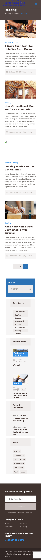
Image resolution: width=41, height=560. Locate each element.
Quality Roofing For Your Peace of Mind (20, 395)
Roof (16, 472)
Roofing (15, 42)
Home (7, 14)
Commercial (19, 455)
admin (29, 72)
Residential (18, 468)
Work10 (16, 365)
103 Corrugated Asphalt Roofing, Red (20, 432)
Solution (18, 334)
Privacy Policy (28, 512)
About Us (24, 523)
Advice (17, 451)
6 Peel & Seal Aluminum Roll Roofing (20, 418)
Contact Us (9, 527)
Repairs (8, 42)
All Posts (15, 14)
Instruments (19, 464)
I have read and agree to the (19, 512)
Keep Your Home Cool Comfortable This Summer (19, 229)
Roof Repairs (20, 327)
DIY (15, 459)
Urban (23, 472)
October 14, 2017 (16, 72)
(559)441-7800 (15, 540)
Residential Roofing (19, 354)
